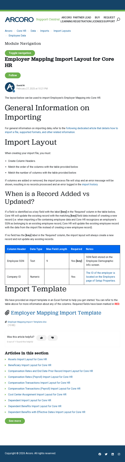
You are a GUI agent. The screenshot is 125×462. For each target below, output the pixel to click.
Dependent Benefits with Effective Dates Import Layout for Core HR (46, 412)
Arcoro (8, 30)
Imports (44, 30)
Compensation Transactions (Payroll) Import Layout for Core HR (44, 388)
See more (15, 420)
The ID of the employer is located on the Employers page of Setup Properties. (101, 276)
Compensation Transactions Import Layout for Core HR (39, 382)
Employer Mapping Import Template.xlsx (27, 321)
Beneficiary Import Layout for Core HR (29, 365)
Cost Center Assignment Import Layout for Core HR (37, 394)
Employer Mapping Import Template (56, 313)
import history (90, 184)
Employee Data (17, 35)
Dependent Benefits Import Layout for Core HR (34, 406)
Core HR (21, 30)
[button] (117, 19)
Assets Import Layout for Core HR (27, 359)
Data (33, 30)
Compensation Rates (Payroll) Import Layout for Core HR (40, 376)
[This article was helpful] (41, 338)
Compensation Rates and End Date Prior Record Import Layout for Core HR (50, 371)
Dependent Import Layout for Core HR (29, 400)
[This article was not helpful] (52, 338)
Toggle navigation (20, 53)
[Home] (19, 19)
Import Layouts (62, 30)
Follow (13, 75)
